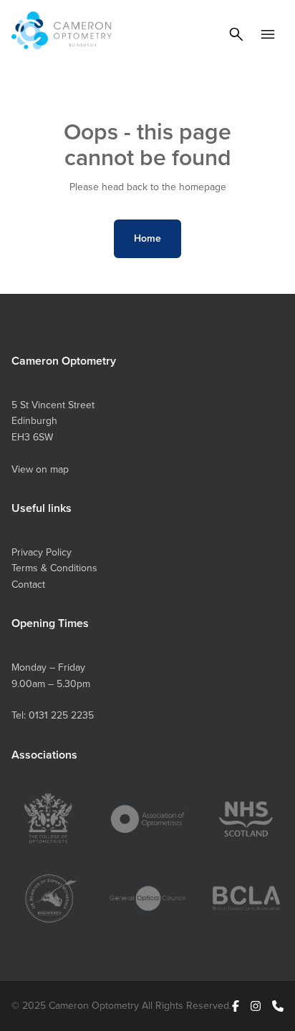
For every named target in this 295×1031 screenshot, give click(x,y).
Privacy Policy (41, 552)
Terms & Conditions (54, 568)
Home (147, 238)
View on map (40, 469)
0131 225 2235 (61, 715)
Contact (28, 584)
